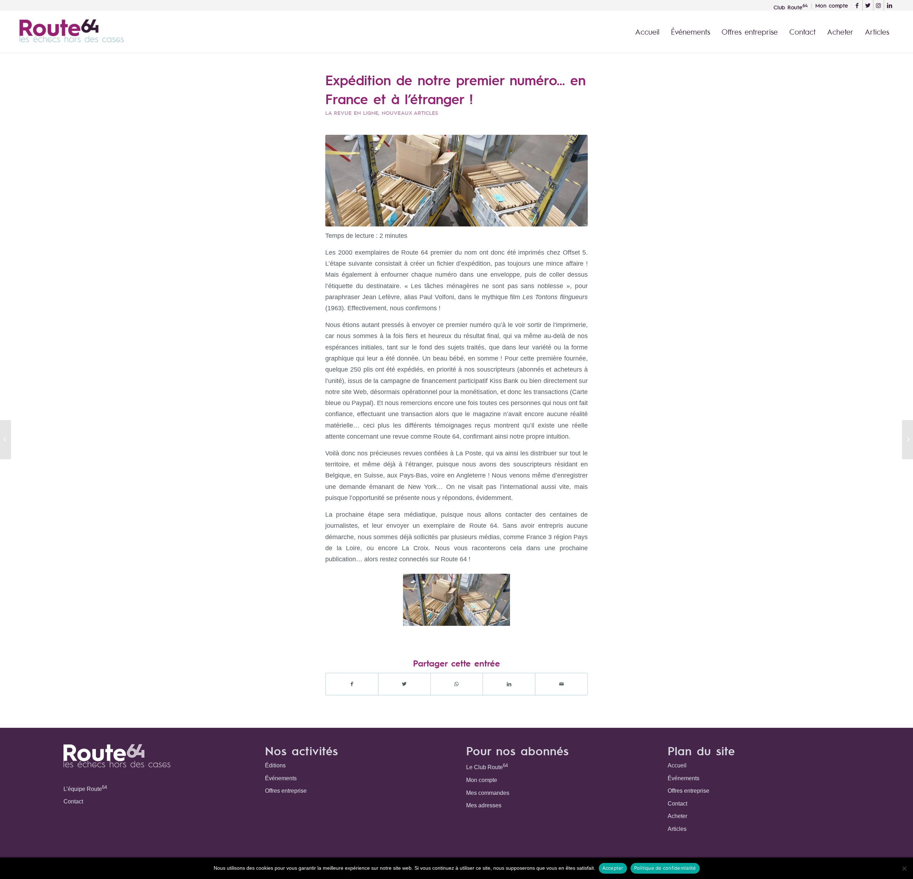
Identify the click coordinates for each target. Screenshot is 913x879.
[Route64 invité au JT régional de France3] (907, 439)
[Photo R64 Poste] (456, 180)
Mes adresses (483, 805)
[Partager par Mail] (561, 684)
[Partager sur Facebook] (352, 684)
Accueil (677, 765)
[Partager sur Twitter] (404, 684)
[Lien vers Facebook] (857, 5)
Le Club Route (487, 766)
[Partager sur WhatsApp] (457, 684)
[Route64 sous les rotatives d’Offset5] (5, 439)
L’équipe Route (85, 788)
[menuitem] (791, 6)
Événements (281, 778)
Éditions (275, 765)
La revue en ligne (351, 112)
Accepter (612, 868)
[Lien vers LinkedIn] (889, 5)
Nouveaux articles (410, 112)
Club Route (791, 6)
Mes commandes (487, 793)
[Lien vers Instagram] (878, 5)
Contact (73, 801)
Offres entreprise (286, 791)
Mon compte (481, 780)
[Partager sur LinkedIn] (509, 684)
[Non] (904, 868)
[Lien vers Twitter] (868, 5)
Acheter (677, 816)
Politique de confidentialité (665, 868)
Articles (677, 829)
